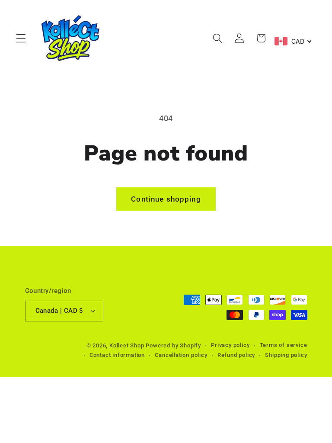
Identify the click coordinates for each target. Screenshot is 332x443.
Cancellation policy (181, 355)
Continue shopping (166, 199)
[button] (21, 38)
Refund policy (236, 355)
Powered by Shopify (173, 345)
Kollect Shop (126, 345)
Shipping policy (286, 355)
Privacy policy (230, 345)
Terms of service (283, 345)
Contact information (117, 355)
